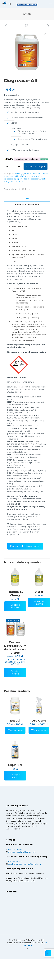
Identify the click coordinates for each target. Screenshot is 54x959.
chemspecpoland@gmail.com (22, 852)
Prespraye (18, 173)
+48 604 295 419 (15, 849)
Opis (27, 198)
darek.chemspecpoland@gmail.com (24, 864)
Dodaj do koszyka (35, 166)
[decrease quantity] (7, 166)
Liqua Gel (15, 765)
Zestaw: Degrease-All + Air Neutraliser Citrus (15, 647)
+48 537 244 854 (15, 861)
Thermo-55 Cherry (15, 593)
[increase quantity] (19, 166)
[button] (45, 34)
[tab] (27, 198)
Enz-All (15, 720)
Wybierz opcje (15, 730)
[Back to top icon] (48, 953)
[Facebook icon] (27, 949)
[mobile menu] (50, 4)
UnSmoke (18, 181)
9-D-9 (39, 592)
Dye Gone (39, 720)
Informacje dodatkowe (27, 204)
